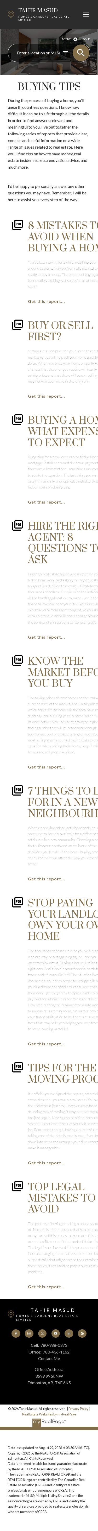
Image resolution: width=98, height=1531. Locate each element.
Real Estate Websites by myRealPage (49, 1414)
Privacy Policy (78, 1409)
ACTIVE (66, 39)
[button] (15, 1333)
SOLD (86, 39)
